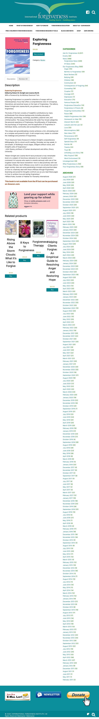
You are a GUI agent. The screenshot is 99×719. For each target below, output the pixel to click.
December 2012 (68, 635)
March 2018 (67, 459)
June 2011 (66, 674)
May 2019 (66, 420)
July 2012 (66, 649)
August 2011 (67, 671)
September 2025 (69, 207)
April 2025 (67, 221)
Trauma (67, 147)
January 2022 (68, 330)
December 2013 (68, 601)
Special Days (69, 141)
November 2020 (69, 370)
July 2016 (66, 515)
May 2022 (66, 319)
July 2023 (66, 280)
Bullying (67, 77)
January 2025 (68, 230)
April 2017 (66, 490)
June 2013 (66, 618)
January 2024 (68, 263)
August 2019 (67, 411)
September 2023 (69, 275)
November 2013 (69, 604)
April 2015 (66, 557)
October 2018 (68, 439)
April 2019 (66, 423)
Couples (67, 91)
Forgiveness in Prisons (72, 108)
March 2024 (67, 258)
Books (43, 60)
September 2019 (69, 409)
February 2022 (68, 328)
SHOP (79, 31)
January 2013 (68, 632)
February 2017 (68, 495)
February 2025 (68, 227)
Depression (68, 97)
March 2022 (67, 325)
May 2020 (66, 386)
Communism (68, 83)
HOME (11, 25)
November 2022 (69, 302)
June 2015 (66, 551)
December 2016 (68, 501)
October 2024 (68, 238)
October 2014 (68, 573)
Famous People (70, 102)
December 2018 (68, 434)
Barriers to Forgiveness (72, 72)
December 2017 (68, 467)
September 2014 (69, 576)
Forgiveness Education (72, 105)
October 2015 (68, 540)
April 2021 (66, 356)
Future (66, 114)
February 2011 (68, 680)
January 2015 (68, 565)
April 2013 (66, 624)
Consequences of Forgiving (74, 86)
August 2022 (67, 311)
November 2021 (69, 336)
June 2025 (67, 216)
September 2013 (69, 610)
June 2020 (67, 384)
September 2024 (69, 241)
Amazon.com (14, 184)
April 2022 (67, 322)
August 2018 (67, 445)
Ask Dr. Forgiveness (70, 53)
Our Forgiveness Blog (70, 67)
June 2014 (66, 585)
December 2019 (68, 400)
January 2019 (68, 431)
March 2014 (67, 593)
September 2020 (69, 375)
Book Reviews (69, 74)
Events (65, 56)
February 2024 (68, 261)
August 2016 (67, 512)
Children (67, 80)
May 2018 (66, 453)
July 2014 (66, 582)
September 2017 (69, 476)
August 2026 (67, 177)
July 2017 (66, 481)
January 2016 (68, 532)
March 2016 (67, 526)
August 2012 (67, 646)
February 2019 (68, 428)
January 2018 (68, 465)
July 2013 (66, 615)
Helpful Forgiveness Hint (73, 116)
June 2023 (67, 283)
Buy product (38, 54)
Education (68, 100)
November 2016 (69, 504)
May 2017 (66, 487)
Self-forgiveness (70, 139)
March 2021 (67, 358)
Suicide (67, 144)
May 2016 (66, 520)
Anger (66, 69)
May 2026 (66, 185)
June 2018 (66, 451)
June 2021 (66, 350)
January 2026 (68, 196)
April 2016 (66, 523)
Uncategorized (68, 161)
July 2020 (66, 381)
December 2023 (69, 266)
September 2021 (69, 342)
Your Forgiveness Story (71, 167)
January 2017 (68, 498)
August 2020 (67, 378)
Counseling (68, 88)
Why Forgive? (69, 155)
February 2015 (68, 562)
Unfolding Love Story (72, 153)
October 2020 (68, 372)
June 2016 (66, 518)
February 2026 (68, 194)
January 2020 (68, 397)
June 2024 (67, 249)
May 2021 (66, 353)
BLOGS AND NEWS (67, 31)
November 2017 (68, 470)
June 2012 (66, 652)
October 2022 (68, 305)
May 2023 (66, 286)
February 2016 (68, 529)
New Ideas (68, 133)
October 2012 (68, 641)
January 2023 (68, 297)
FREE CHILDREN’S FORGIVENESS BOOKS (19, 31)
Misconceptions (70, 130)
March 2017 (67, 492)
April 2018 (66, 456)
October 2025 (68, 205)
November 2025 (69, 202)
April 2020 (67, 389)
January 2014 (68, 599)
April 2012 (66, 657)
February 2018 (68, 462)
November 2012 (69, 638)
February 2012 (68, 663)
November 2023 (69, 269)
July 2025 (66, 213)
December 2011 (68, 668)
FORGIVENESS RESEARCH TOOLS (47, 31)
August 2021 (67, 344)
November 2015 (69, 537)
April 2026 (67, 188)
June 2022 (67, 316)
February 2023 (68, 294)
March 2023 (67, 291)
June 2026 (67, 182)
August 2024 (67, 244)
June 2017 (66, 484)
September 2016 (69, 509)
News (65, 59)
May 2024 (66, 252)
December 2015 (68, 534)
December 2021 (68, 333)
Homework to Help (71, 119)
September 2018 (69, 442)
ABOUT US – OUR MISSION (81, 25)
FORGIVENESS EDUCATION (61, 25)
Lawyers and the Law (72, 125)
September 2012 (69, 643)
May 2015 (66, 554)
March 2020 (67, 392)
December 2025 (69, 199)
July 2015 (66, 548)
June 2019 (66, 417)
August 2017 (67, 478)
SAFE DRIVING (88, 31)
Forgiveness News (71, 61)
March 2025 (67, 224)
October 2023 (68, 272)
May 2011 (66, 677)
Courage (67, 94)
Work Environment (71, 158)
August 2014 (67, 579)
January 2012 (68, 666)
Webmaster (30, 716)
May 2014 (66, 587)
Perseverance (69, 136)
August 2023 (67, 277)
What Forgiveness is (70, 164)
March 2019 (67, 425)
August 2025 (67, 210)
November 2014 (69, 571)
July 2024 (66, 247)
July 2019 (66, 414)
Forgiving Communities (72, 111)
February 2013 (68, 629)
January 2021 (68, 364)
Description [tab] (11, 79)
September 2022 (69, 308)
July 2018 (66, 448)
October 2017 (68, 473)
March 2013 (67, 627)
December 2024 (69, 233)
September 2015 (69, 543)
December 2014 (68, 568)
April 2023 (67, 289)
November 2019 (69, 403)
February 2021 (68, 361)
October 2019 (68, 406)
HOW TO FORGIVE (42, 25)
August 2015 (67, 546)
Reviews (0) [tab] (23, 79)
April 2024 (67, 255)
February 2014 (68, 596)
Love (66, 128)
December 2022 (69, 300)
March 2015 (67, 560)
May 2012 (66, 655)
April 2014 (66, 590)
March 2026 (67, 191)
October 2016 (68, 506)
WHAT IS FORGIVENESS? (25, 25)
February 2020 (68, 395)
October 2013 (68, 607)
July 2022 (66, 314)
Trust (66, 150)
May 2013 (66, 621)
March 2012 (67, 660)
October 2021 (68, 339)
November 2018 (69, 437)
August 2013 (67, 613)
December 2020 (69, 367)
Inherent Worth (69, 122)
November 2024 (69, 235)
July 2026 (66, 180)
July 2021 (66, 347)
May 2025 (66, 219)
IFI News (67, 64)
